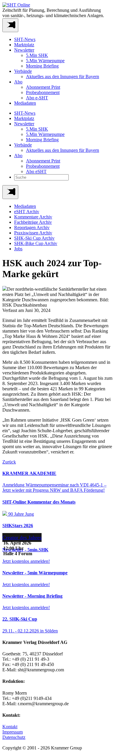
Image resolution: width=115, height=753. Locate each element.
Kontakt (9, 726)
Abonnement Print (43, 87)
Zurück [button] (9, 461)
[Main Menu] (10, 192)
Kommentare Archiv (33, 216)
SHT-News (24, 39)
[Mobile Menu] (10, 25)
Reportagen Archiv (32, 227)
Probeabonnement (43, 92)
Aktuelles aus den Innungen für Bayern (62, 76)
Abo (18, 81)
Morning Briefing (42, 65)
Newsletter (24, 49)
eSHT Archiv (26, 211)
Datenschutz (13, 737)
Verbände (23, 71)
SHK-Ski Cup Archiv (34, 238)
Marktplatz (24, 44)
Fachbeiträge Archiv (33, 222)
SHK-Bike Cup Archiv (35, 243)
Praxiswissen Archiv (33, 232)
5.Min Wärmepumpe (45, 60)
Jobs (18, 248)
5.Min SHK (37, 55)
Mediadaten (25, 103)
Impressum (12, 731)
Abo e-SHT (37, 97)
